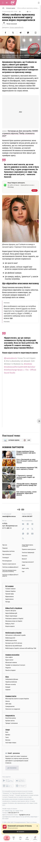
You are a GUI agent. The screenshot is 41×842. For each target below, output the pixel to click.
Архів (23, 565)
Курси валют (9, 660)
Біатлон (7, 740)
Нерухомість (10, 715)
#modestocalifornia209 (13, 367)
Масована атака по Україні (13, 621)
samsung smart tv (21, 785)
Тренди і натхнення (11, 723)
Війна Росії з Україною (13, 608)
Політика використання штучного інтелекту (9, 571)
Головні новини (10, 588)
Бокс (6, 732)
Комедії (7, 687)
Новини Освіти (10, 696)
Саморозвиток (9, 706)
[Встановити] (20, 829)
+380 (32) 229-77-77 (13, 812)
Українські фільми (11, 682)
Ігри (23, 571)
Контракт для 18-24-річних (13, 643)
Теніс (7, 737)
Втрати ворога (9, 626)
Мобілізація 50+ (10, 638)
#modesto (28, 364)
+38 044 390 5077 (27, 516)
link (23, 524)
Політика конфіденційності (10, 567)
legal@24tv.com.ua (24, 814)
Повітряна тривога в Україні (14, 618)
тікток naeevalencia (16, 27)
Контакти (24, 555)
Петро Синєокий (12, 24)
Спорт (7, 730)
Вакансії (24, 559)
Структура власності (28, 562)
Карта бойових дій (11, 613)
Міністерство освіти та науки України (17, 698)
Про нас (4, 545)
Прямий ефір (9, 594)
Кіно (7, 677)
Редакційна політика (8, 551)
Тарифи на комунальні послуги (15, 665)
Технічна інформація (28, 552)
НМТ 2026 (8, 704)
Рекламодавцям (7, 560)
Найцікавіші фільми (11, 679)
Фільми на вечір (10, 684)
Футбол (7, 735)
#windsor (31, 367)
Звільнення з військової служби (15, 635)
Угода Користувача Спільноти (27, 545)
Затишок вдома (10, 8)
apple (21, 780)
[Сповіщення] (38, 3)
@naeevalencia (10, 358)
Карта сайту (25, 568)
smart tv (8, 785)
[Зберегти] (35, 32)
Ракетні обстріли (10, 610)
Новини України (10, 591)
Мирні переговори (11, 616)
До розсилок (12, 768)
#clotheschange (10, 370)
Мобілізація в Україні (13, 633)
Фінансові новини (11, 662)
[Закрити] (37, 826)
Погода (7, 602)
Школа (7, 701)
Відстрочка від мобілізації (13, 645)
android (8, 780)
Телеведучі (5, 557)
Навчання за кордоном (12, 709)
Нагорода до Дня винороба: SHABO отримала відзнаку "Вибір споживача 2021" (20, 133)
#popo (20, 370)
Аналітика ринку (10, 718)
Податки (8, 667)
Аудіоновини (9, 599)
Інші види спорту (10, 742)
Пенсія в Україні (10, 670)
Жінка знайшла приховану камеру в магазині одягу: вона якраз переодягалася (28, 8)
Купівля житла (9, 720)
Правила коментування (29, 549)
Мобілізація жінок (11, 640)
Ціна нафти (9, 657)
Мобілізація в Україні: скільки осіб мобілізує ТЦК (20, 648)
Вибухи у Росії (9, 624)
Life (3, 8)
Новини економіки (12, 655)
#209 (25, 367)
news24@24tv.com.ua (9, 516)
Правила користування (9, 564)
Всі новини (9, 586)
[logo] (12, 3)
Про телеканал (6, 554)
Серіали (7, 689)
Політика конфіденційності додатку (10, 575)
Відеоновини (9, 596)
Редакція (5, 548)
